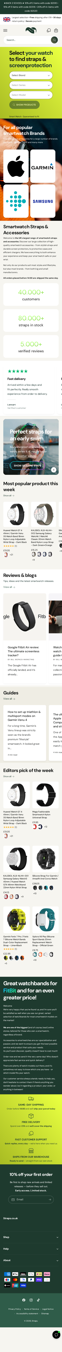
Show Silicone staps (27, 465)
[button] (5, 30)
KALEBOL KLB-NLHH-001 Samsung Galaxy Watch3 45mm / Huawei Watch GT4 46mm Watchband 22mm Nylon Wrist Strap (15, 882)
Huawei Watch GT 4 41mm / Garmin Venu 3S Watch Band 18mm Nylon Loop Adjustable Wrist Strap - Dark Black (15, 536)
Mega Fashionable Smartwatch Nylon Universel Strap (41, 814)
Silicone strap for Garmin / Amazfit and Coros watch (45, 877)
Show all (7, 495)
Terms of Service (31, 1309)
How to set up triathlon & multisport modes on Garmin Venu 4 (24, 716)
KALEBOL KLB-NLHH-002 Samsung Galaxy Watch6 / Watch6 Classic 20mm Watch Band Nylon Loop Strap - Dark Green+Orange (42, 537)
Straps (35, 1321)
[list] (31, 19)
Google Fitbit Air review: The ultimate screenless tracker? (23, 651)
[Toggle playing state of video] (53, 469)
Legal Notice (48, 1309)
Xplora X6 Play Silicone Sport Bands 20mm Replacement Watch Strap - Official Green (43, 941)
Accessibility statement (27, 1313)
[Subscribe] (50, 1199)
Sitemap (45, 1313)
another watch (26, 456)
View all (7, 587)
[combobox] (31, 40)
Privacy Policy (14, 1309)
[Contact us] (48, 30)
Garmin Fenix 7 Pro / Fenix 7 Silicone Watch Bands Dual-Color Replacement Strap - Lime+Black (15, 941)
